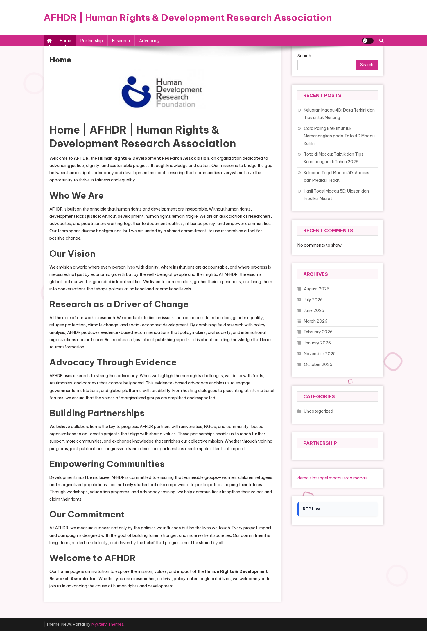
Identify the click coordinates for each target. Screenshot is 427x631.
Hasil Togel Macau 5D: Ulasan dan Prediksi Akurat (336, 194)
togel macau (330, 478)
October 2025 (318, 364)
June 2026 (314, 310)
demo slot (307, 478)
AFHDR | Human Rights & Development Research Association (188, 17)
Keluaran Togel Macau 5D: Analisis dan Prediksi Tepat (336, 176)
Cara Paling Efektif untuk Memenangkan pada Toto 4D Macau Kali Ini (339, 136)
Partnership (91, 40)
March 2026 (315, 321)
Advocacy (149, 40)
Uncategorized (318, 411)
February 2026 (318, 332)
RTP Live (312, 509)
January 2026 (317, 343)
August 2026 (316, 289)
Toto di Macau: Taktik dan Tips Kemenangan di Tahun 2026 (333, 158)
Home (65, 40)
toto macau (355, 478)
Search (366, 64)
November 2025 (320, 353)
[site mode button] (368, 41)
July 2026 (313, 299)
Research (121, 40)
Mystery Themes (107, 624)
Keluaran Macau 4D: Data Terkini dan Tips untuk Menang (339, 113)
